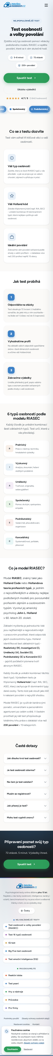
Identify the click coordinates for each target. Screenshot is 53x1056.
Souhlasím (12, 1049)
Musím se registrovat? (19, 793)
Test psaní (13, 983)
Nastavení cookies (22, 1024)
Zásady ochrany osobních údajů (35, 1018)
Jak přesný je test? (17, 805)
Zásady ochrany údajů (34, 1043)
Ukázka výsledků (26, 89)
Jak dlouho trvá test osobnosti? (24, 758)
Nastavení (28, 1049)
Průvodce (13, 1000)
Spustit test (24, 78)
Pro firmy (13, 1008)
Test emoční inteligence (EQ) (23, 959)
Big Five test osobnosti (20, 951)
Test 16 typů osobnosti (20, 934)
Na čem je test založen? (20, 782)
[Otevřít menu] (46, 5)
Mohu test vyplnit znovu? (20, 817)
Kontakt (36, 1024)
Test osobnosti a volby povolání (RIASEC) (24, 926)
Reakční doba (15, 975)
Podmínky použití (11, 1018)
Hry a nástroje (15, 991)
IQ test (11, 943)
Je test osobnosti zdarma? (21, 770)
